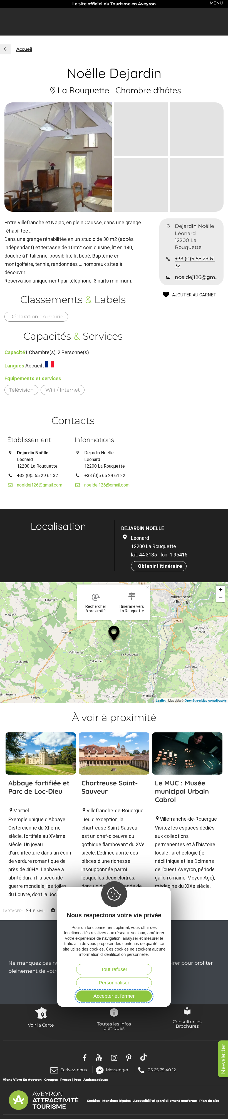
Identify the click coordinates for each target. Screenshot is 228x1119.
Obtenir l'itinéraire (160, 566)
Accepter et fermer (114, 996)
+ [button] (220, 589)
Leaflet (161, 700)
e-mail (38, 911)
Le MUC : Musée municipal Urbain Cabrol (182, 791)
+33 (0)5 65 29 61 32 (195, 262)
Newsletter (223, 1059)
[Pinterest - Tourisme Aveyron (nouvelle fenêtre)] (128, 1057)
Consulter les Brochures (187, 1024)
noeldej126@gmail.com (197, 277)
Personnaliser (114, 983)
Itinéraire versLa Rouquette (132, 608)
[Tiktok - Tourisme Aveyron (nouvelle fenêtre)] (143, 1057)
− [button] (220, 597)
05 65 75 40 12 (161, 1069)
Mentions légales (116, 1101)
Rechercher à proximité (95, 608)
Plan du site (209, 1101)
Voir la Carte (41, 1024)
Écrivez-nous (73, 1069)
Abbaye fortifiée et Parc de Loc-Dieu (39, 787)
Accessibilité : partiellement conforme (165, 1101)
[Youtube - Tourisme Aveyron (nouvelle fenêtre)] (99, 1057)
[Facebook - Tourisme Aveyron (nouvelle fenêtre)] (84, 1057)
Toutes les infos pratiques (114, 1026)
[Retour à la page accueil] (5, 49)
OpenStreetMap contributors (206, 700)
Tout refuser (114, 969)
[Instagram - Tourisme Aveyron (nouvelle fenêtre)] (114, 1057)
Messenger (117, 1069)
